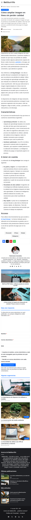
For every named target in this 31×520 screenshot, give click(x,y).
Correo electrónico (7, 340)
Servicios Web (15, 6)
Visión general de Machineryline (18, 492)
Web (2, 346)
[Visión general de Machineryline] (5, 494)
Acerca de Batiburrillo (10, 511)
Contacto (22, 513)
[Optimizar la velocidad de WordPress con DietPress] (5, 482)
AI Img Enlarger (6, 219)
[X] (14, 266)
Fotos (16, 233)
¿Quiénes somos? (22, 511)
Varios (8, 6)
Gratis (23, 233)
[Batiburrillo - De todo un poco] (9, 2)
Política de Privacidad (12, 513)
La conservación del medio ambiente (12, 420)
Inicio (4, 6)
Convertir (8, 233)
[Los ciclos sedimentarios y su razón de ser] (5, 477)
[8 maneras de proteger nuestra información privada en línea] (5, 500)
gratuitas (18, 62)
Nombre (4, 333)
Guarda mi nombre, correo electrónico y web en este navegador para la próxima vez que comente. (15, 354)
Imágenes (15, 236)
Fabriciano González (7, 29)
